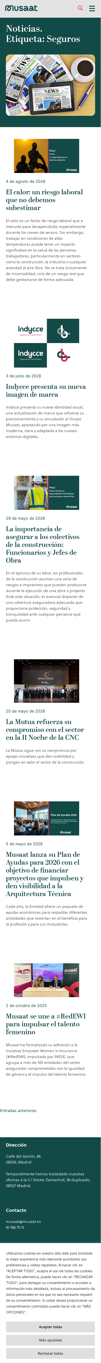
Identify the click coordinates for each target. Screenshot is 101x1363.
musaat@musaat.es (23, 1221)
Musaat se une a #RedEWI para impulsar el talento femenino (46, 1024)
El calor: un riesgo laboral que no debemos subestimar (44, 200)
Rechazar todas (50, 1353)
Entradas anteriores (18, 1110)
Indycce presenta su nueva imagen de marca (46, 390)
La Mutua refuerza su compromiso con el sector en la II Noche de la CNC (45, 729)
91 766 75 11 (15, 1227)
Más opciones (50, 1340)
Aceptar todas (50, 1327)
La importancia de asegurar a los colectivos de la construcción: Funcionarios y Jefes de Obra (42, 545)
